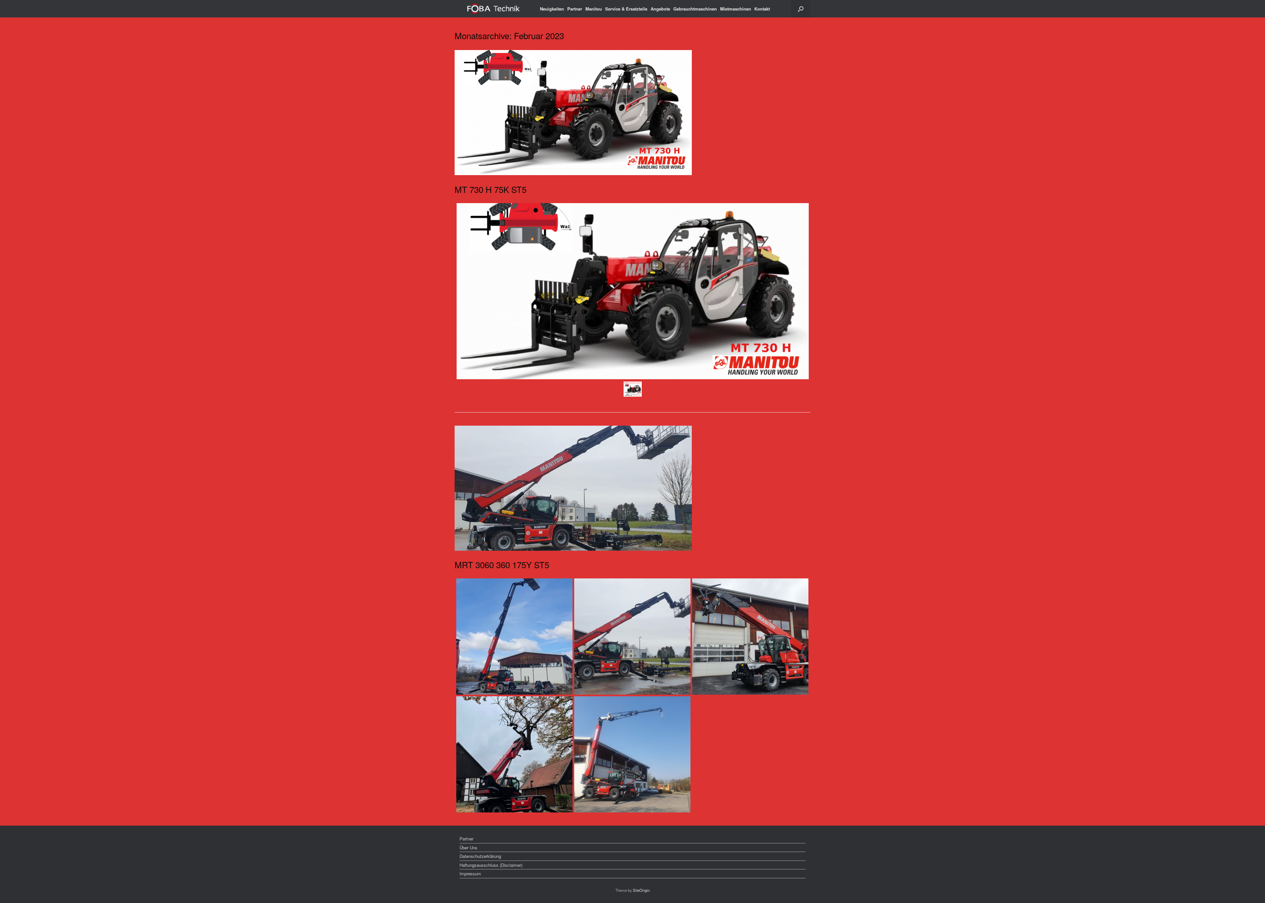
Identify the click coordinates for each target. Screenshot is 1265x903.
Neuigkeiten (552, 9)
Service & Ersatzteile (626, 9)
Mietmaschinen (735, 9)
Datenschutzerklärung (480, 856)
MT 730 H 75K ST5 (490, 189)
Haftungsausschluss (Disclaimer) (491, 865)
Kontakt (762, 9)
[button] (800, 8)
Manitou (593, 9)
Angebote (660, 9)
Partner (574, 9)
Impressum (470, 873)
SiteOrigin (641, 890)
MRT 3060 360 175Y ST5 (502, 564)
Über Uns (468, 847)
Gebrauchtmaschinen (695, 9)
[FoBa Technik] (494, 8)
